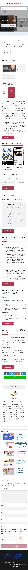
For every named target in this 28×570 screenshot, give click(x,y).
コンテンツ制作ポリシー (19, 556)
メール (3, 512)
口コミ (12, 25)
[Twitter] (12, 373)
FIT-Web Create (16, 564)
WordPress (14, 566)
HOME (5, 33)
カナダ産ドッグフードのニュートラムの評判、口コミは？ (21, 470)
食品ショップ (11, 451)
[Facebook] (6, 373)
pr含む (4, 12)
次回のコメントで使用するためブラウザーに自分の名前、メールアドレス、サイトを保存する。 (13, 531)
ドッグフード (11, 443)
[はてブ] (23, 373)
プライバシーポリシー (9, 554)
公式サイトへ (11, 92)
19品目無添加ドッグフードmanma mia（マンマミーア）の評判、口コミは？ (21, 445)
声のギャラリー (19, 562)
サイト (3, 519)
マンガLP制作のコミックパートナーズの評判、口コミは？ (21, 462)
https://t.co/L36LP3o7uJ (13, 216)
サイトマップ (8, 556)
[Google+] (17, 373)
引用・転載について (21, 554)
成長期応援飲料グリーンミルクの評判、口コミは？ (21, 453)
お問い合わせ (15, 558)
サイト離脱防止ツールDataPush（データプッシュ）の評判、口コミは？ (21, 437)
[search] (25, 8)
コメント (4, 488)
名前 (2, 505)
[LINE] (15, 377)
